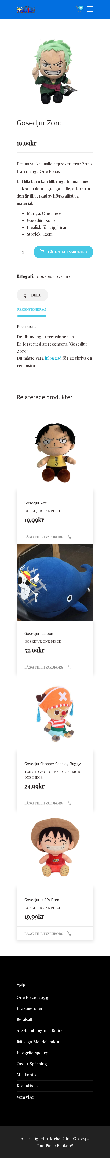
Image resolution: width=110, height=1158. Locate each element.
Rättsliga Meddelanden (38, 1041)
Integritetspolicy (32, 1052)
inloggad (53, 358)
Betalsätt (24, 1019)
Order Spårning (32, 1063)
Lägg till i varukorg (67, 252)
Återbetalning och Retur (39, 1030)
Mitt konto (26, 1074)
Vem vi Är (25, 1097)
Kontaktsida (28, 1085)
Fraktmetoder (30, 1008)
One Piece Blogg (32, 997)
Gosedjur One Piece (55, 276)
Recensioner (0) (31, 309)
